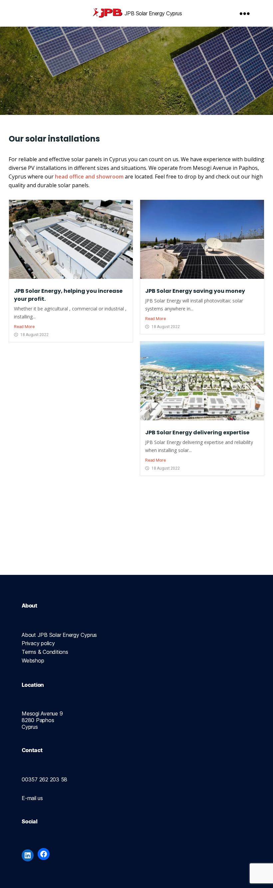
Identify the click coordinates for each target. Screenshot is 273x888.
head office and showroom (89, 176)
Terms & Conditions (45, 652)
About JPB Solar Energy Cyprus (59, 635)
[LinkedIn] (28, 855)
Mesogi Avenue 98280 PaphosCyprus (42, 720)
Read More (24, 326)
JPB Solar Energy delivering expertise (197, 432)
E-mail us (32, 798)
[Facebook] (44, 854)
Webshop (33, 660)
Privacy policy (38, 643)
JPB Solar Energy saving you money (195, 291)
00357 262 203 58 (44, 779)
